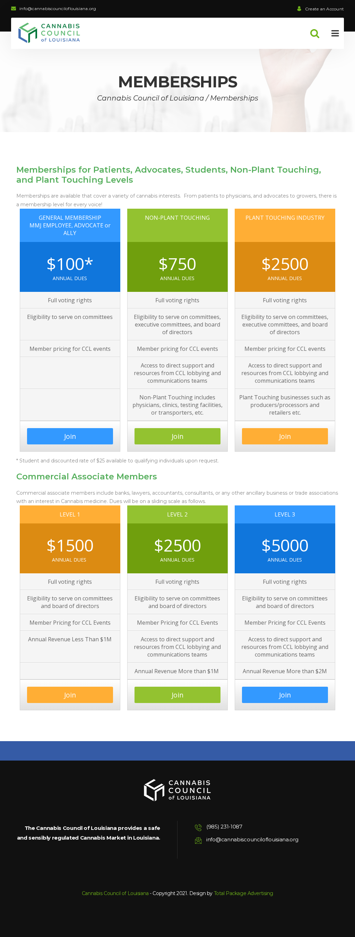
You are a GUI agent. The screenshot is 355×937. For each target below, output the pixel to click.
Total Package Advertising (244, 893)
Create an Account (324, 8)
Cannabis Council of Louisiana (115, 893)
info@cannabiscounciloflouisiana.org (57, 8)
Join (70, 436)
